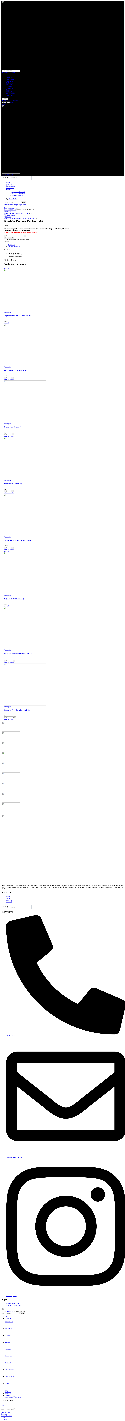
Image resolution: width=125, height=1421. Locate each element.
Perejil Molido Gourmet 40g (13, 483)
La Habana (9, 83)
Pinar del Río (10, 92)
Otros (8, 90)
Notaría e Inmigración (18, 193)
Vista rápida (7, 312)
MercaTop (10, 1311)
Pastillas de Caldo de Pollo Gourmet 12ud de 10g (19, 218)
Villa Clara (9, 95)
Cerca (2, 1402)
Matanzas (9, 86)
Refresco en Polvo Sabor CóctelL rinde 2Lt (18, 653)
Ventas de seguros (17, 195)
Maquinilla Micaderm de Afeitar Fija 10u (17, 316)
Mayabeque (9, 88)
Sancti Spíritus (10, 93)
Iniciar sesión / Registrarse (13, 1397)
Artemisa (9, 76)
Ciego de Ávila (11, 79)
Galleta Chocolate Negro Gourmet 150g (16, 213)
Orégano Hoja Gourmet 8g (12, 427)
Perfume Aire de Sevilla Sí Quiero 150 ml (17, 540)
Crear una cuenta (6, 1412)
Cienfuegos (9, 81)
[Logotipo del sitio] (21, 69)
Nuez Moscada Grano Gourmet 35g (15, 370)
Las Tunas (9, 85)
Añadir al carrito (8, 238)
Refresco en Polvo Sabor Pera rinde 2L (17, 710)
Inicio (6, 210)
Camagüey (9, 78)
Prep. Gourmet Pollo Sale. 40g (14, 599)
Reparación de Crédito (18, 192)
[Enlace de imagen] (17, 1309)
